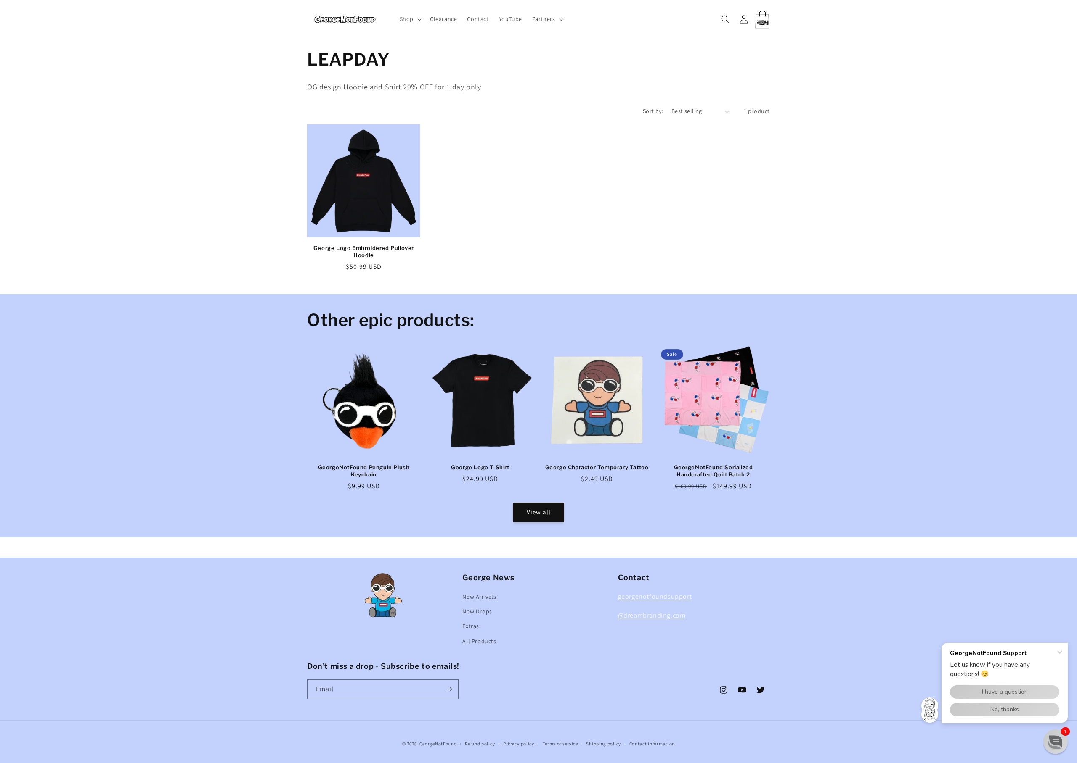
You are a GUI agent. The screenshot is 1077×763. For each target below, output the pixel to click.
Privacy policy (518, 744)
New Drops (477, 611)
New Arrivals (479, 596)
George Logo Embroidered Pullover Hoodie (363, 251)
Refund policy (480, 744)
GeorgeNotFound (438, 744)
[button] (410, 19)
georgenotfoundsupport (655, 596)
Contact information (652, 744)
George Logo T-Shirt (480, 467)
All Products (479, 641)
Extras (470, 626)
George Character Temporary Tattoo (597, 467)
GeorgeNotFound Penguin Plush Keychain (364, 471)
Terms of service (560, 744)
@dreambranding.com (652, 615)
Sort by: (653, 111)
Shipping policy (603, 744)
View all (539, 512)
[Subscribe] (449, 689)
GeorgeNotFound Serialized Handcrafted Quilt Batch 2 (713, 471)
